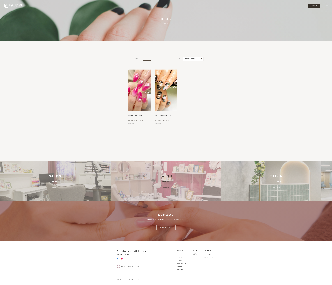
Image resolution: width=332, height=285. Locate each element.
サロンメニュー (181, 266)
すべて (130, 59)
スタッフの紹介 (181, 269)
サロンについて (181, 254)
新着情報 (195, 254)
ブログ (194, 257)
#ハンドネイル (147, 59)
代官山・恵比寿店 (181, 263)
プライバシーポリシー (209, 257)
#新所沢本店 (137, 59)
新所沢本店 (179, 257)
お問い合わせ (209, 254)
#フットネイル (157, 59)
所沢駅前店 (179, 260)
